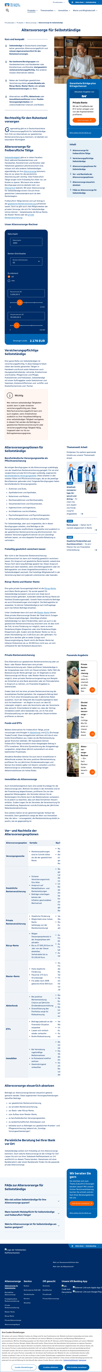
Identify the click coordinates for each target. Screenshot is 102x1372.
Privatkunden (58, 2)
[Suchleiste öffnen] (7, 10)
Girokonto (46, 1286)
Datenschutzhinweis (70, 1360)
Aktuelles (27, 1303)
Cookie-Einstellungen (24, 1367)
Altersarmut (10, 188)
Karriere (27, 1299)
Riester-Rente (43, 612)
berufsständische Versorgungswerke (20, 475)
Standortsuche (29, 1294)
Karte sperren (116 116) (32, 1290)
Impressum (82, 1360)
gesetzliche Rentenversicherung (22, 204)
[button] (84, 120)
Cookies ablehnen (50, 1367)
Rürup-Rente (50, 588)
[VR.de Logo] (15, 5)
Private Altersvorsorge (13, 1320)
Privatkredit (47, 1294)
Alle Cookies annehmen (77, 1367)
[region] (51, 1350)
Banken (26, 1286)
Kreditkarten (47, 1290)
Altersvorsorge (30, 171)
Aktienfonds (35, 732)
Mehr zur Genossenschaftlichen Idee (66, 1262)
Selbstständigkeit (12, 157)
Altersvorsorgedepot (12, 1324)
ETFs (47, 732)
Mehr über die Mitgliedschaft (63, 1267)
